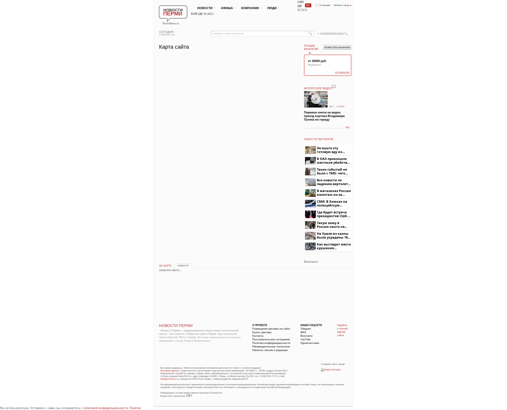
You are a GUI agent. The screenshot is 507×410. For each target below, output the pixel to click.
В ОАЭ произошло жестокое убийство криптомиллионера (333, 161)
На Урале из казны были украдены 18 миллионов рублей (333, 236)
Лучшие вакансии (311, 47)
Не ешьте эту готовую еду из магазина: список (332, 150)
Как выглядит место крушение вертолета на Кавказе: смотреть (334, 246)
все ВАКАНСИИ (342, 72)
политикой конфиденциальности (105, 408)
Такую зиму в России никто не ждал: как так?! (331, 225)
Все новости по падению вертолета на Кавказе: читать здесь (333, 182)
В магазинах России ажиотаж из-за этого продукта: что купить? (334, 193)
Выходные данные (169, 370)
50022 (342, 106)
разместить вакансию (337, 47)
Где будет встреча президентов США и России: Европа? (333, 214)
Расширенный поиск (332, 33)
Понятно (135, 408)
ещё (347, 127)
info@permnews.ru (169, 379)
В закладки (324, 5)
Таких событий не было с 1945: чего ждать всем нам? (332, 171)
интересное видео (318, 88)
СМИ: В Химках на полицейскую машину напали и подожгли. (332, 203)
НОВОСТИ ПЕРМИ (176, 325)
